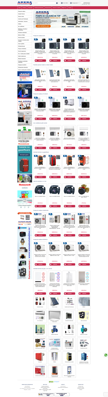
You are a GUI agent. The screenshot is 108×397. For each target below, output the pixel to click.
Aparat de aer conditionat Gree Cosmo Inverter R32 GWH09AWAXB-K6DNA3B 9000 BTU (84, 140)
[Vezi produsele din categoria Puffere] (54, 356)
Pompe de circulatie (83, 334)
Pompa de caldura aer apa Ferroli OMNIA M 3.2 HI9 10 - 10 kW (69, 255)
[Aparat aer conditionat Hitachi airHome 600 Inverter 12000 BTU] (69, 131)
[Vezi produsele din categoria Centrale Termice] (40, 301)
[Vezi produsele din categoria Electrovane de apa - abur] (40, 342)
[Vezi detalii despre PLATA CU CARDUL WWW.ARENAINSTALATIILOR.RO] (24, 110)
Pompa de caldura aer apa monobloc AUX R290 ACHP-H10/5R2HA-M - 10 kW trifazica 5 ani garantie (84, 52)
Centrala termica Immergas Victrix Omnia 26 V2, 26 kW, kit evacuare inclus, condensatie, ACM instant (54, 285)
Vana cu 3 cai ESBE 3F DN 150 (69, 196)
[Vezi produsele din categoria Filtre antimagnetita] (69, 342)
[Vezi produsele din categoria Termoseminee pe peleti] (69, 356)
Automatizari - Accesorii (23, 21)
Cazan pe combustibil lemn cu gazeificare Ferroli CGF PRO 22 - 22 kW (40, 168)
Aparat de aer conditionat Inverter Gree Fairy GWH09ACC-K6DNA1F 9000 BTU (40, 139)
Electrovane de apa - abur (40, 348)
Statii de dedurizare (22, 56)
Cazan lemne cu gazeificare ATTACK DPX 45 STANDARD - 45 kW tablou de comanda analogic (54, 168)
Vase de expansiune (22, 51)
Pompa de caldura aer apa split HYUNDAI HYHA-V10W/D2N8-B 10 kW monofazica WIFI (54, 110)
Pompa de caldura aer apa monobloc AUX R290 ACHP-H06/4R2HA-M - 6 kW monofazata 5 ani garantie (55, 52)
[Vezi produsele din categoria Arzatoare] (40, 356)
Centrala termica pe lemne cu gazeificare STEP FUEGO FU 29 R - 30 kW (84, 168)
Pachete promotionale (39, 7)
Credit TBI (45, 390)
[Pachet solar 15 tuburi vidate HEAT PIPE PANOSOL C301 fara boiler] (40, 72)
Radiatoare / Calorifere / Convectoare (22, 29)
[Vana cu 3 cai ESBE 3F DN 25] (54, 189)
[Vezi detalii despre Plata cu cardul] (24, 225)
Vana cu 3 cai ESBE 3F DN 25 (54, 196)
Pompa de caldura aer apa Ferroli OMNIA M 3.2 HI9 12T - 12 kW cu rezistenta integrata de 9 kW (84, 255)
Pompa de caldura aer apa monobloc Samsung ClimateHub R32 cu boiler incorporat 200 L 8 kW (69, 227)
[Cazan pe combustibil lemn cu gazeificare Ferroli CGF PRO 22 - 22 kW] (40, 160)
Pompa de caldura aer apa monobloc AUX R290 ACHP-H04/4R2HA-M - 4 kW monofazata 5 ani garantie (40, 52)
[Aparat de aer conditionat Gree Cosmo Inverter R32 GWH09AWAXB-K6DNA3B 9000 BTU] (83, 131)
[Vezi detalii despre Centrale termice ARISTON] (24, 98)
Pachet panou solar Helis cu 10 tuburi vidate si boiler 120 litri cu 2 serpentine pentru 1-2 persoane (84, 80)
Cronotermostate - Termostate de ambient (55, 349)
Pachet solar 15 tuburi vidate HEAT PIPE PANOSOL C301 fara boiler (40, 80)
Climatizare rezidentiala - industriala (23, 62)
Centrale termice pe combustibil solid (54, 376)
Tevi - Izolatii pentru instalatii (23, 53)
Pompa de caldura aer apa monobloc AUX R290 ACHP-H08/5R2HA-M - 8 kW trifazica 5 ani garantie (69, 52)
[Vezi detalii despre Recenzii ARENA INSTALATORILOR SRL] (24, 83)
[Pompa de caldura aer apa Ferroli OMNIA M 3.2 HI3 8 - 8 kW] (54, 247)
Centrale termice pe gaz (69, 334)
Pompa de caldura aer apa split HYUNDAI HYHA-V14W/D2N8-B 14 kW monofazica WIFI (83, 110)
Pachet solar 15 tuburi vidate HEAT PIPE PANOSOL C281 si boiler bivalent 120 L (54, 80)
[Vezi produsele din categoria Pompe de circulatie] (84, 328)
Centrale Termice (21, 13)
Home (19, 7)
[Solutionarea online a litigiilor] (62, 395)
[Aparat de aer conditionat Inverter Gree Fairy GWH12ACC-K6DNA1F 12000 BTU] (54, 131)
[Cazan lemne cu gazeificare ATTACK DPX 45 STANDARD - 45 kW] (54, 160)
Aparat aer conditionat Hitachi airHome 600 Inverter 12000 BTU (69, 139)
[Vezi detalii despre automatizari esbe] (24, 278)
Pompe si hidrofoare (22, 48)
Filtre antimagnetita (69, 348)
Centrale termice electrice (40, 375)
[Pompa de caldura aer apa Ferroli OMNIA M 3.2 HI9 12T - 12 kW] (83, 247)
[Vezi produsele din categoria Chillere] (84, 301)
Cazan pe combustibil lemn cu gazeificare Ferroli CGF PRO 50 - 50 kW (69, 168)
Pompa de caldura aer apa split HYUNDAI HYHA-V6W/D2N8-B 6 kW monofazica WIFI (40, 110)
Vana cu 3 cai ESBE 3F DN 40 (40, 196)
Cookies (80, 389)
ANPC (63, 389)
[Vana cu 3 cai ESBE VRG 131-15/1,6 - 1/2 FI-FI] (84, 189)
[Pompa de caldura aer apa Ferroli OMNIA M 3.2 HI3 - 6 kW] (40, 247)
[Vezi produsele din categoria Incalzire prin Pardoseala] (69, 301)
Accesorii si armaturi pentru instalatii (23, 41)
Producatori (30, 7)
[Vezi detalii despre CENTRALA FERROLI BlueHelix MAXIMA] (24, 125)
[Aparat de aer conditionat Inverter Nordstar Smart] (34, 21)
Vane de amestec (21, 37)
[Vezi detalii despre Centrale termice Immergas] (24, 144)
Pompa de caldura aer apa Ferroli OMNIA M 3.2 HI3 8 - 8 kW (55, 255)
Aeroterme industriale (22, 32)
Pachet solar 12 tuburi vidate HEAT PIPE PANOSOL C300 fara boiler (69, 80)
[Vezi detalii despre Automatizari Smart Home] (24, 182)
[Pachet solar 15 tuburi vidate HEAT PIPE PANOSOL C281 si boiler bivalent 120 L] (54, 72)
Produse (24, 7)
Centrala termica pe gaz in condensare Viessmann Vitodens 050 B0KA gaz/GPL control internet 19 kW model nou (40, 285)
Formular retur (80, 386)
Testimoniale (45, 388)
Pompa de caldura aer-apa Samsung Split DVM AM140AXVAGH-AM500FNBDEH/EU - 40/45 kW (54, 227)
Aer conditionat (21, 26)
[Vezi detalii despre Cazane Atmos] (24, 173)
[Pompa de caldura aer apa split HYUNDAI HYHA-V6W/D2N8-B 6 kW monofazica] (40, 102)
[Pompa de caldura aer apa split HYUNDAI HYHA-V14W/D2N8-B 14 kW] (83, 102)
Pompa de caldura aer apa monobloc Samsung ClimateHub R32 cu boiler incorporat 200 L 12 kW (84, 227)
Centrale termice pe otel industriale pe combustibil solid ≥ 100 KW (83, 363)
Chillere (19, 23)
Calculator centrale (81, 387)
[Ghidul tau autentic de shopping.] (56, 382)
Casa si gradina (21, 43)
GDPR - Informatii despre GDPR (45, 389)
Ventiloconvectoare (83, 348)
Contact (69, 7)
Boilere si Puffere (21, 35)
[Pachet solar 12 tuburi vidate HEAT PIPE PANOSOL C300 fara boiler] (69, 72)
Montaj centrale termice (45, 387)
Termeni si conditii (56, 7)
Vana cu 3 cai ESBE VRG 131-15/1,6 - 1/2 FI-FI (84, 197)
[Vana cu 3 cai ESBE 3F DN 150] (69, 189)
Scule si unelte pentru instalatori (24, 69)
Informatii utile (48, 7)
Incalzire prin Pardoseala (23, 18)
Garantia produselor (45, 386)
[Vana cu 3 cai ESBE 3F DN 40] (40, 189)
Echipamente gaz (21, 46)
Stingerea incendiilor (22, 64)
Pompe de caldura (21, 11)
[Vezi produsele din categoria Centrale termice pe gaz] (69, 328)
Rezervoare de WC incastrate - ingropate (69, 376)
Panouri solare (21, 16)
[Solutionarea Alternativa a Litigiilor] (46, 395)
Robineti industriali (22, 58)
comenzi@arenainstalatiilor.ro (63, 387)
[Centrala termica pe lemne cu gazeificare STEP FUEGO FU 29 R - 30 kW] (83, 160)
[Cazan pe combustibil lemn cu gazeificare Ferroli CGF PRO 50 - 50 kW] (69, 160)
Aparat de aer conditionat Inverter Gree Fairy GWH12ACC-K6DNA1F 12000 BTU (54, 139)
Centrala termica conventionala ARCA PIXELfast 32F (83, 284)
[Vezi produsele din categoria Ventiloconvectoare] (84, 342)
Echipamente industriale (23, 67)
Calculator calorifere (80, 388)
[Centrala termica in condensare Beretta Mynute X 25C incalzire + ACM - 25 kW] (69, 276)
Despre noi (64, 7)
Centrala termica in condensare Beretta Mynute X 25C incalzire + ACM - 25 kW (69, 284)
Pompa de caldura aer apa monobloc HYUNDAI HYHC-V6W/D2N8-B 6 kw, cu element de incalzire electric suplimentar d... (69, 110)
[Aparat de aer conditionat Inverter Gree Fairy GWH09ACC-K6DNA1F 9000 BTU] (40, 131)
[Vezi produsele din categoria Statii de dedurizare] (40, 328)
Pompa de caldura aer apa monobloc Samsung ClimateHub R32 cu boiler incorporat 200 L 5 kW (40, 227)
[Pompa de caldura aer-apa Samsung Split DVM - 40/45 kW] (54, 218)
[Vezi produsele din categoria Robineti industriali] (54, 328)
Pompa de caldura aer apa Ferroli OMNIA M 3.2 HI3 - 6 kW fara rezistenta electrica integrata (40, 255)
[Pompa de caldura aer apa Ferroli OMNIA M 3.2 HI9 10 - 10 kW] (69, 247)
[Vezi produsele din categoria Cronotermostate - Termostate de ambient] (55, 342)
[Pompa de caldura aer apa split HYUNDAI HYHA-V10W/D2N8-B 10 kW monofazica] (54, 102)
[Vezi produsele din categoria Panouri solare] (54, 301)
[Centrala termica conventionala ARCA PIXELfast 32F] (83, 276)
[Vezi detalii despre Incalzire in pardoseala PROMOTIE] (24, 219)
